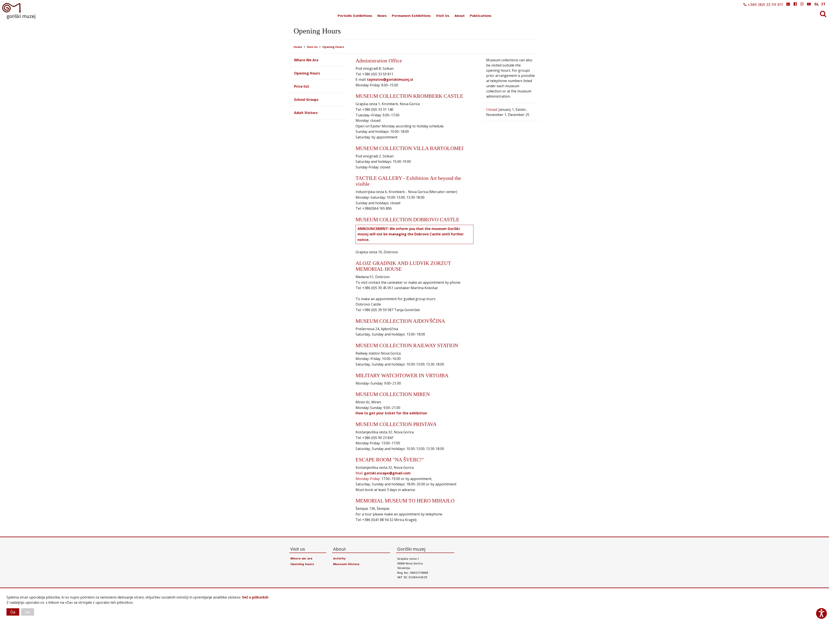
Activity (339, 558)
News (382, 16)
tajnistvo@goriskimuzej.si (390, 79)
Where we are (301, 558)
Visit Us (442, 16)
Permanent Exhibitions (411, 16)
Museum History (346, 564)
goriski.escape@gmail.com (387, 473)
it (823, 4)
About (459, 16)
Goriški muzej (19, 11)
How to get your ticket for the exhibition (391, 413)
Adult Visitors (306, 112)
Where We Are (306, 60)
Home (298, 47)
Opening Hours (333, 47)
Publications (480, 16)
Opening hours (302, 564)
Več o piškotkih (255, 597)
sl (816, 4)
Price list (301, 86)
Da (12, 612)
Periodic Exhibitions (355, 16)
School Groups (306, 99)
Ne (27, 612)
